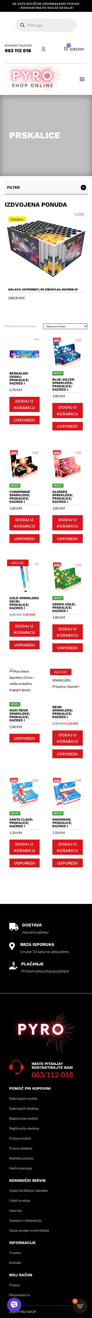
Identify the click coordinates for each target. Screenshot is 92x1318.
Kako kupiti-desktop (24, 1108)
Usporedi (24, 420)
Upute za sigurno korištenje (29, 1230)
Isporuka (15, 1210)
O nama (15, 1253)
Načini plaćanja (20, 1168)
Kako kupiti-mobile (23, 1098)
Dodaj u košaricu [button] (24, 404)
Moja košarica (19, 1295)
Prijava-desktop (20, 1148)
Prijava (14, 1285)
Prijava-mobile (20, 1138)
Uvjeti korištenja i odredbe (28, 1190)
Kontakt (15, 1263)
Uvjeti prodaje (19, 1200)
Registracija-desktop (24, 1128)
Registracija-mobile (23, 1118)
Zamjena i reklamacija (25, 1220)
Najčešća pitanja (21, 1158)
